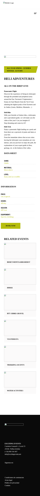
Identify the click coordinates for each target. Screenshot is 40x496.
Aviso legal (8, 480)
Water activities (15, 391)
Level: (6, 174)
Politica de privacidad (12, 483)
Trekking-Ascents (15, 365)
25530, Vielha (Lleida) (12, 449)
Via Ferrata (12, 339)
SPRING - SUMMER (23, 68)
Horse (10, 288)
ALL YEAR (11, 68)
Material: (8, 168)
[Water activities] (20, 379)
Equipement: (6, 215)
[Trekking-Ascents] (20, 354)
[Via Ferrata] (20, 328)
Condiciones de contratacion (14, 477)
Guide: (6, 161)
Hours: (3, 201)
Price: (3, 194)
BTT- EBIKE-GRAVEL (15, 313)
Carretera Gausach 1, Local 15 (15, 446)
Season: (4, 208)
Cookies (7, 485)
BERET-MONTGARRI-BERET (18, 262)
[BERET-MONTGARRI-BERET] (20, 251)
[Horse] (20, 277)
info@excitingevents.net (13, 454)
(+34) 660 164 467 (11, 451)
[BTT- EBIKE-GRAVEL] (20, 302)
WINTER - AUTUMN (15, 71)
